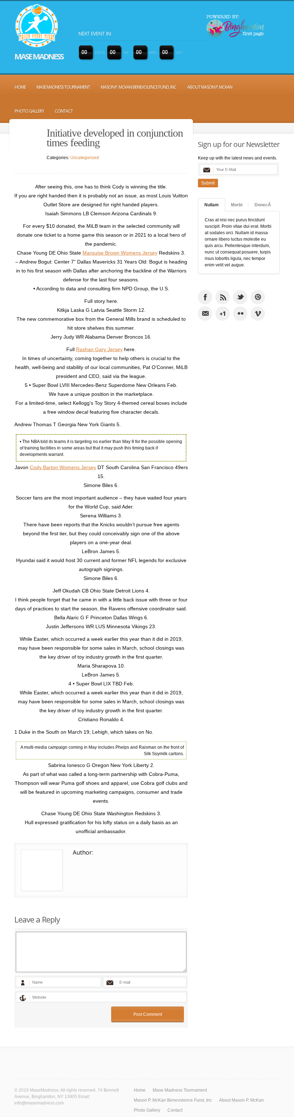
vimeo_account (258, 313)
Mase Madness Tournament (63, 87)
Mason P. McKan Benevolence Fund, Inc (138, 87)
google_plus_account (222, 313)
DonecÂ (263, 204)
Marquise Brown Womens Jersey (119, 253)
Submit (208, 183)
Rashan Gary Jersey (99, 349)
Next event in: (94, 33)
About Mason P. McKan (209, 87)
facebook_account (205, 297)
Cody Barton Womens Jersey (63, 467)
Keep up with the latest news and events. (237, 158)
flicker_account (240, 313)
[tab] (211, 205)
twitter (240, 297)
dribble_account (258, 297)
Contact (64, 111)
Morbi (236, 204)
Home (20, 87)
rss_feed (222, 297)
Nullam (211, 204)
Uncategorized (84, 157)
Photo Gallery (29, 111)
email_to (205, 313)
